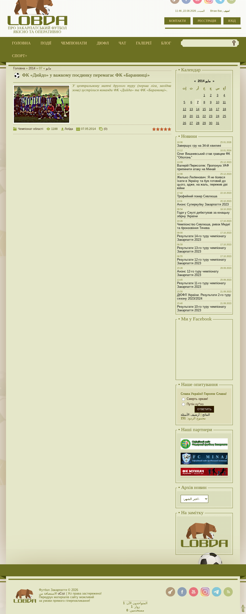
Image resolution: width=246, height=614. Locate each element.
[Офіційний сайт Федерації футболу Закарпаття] (204, 439)
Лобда (69, 129)
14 (197, 109)
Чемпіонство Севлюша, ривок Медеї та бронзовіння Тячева (203, 226)
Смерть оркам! (197, 399)
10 (217, 102)
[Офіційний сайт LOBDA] (204, 522)
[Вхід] (170, 591)
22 (204, 116)
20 (191, 116)
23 (210, 116)
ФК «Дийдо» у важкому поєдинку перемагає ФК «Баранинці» (86, 75)
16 (210, 109)
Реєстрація (207, 21)
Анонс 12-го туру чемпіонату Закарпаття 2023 (198, 273)
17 (217, 109)
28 (197, 123)
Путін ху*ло (195, 404)
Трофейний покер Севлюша (197, 196)
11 (224, 102)
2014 (32, 68)
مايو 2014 (204, 81)
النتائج (206, 414)
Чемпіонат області (30, 129)
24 (217, 116)
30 (210, 123)
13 (191, 109)
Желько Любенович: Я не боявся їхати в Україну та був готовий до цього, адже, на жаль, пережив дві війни (202, 182)
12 (184, 109)
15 (204, 109)
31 (217, 123)
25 (224, 116)
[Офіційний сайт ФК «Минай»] (204, 453)
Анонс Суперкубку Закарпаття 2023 (203, 204)
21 (197, 116)
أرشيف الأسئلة (190, 414)
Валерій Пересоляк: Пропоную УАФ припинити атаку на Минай (203, 167)
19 (184, 116)
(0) (105, 129)
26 (184, 123)
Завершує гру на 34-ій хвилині (199, 145)
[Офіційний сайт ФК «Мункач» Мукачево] (204, 468)
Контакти (177, 21)
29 (204, 123)
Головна (19, 68)
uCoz (61, 593)
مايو (48, 68)
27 (191, 123)
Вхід (232, 21)
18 (224, 109)
